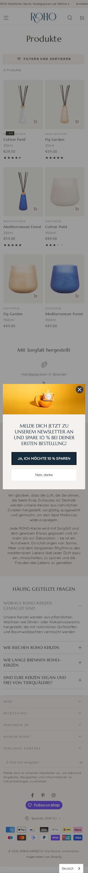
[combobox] (71, 868)
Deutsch (68, 868)
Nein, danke (44, 475)
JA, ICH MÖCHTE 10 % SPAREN (44, 458)
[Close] (79, 389)
